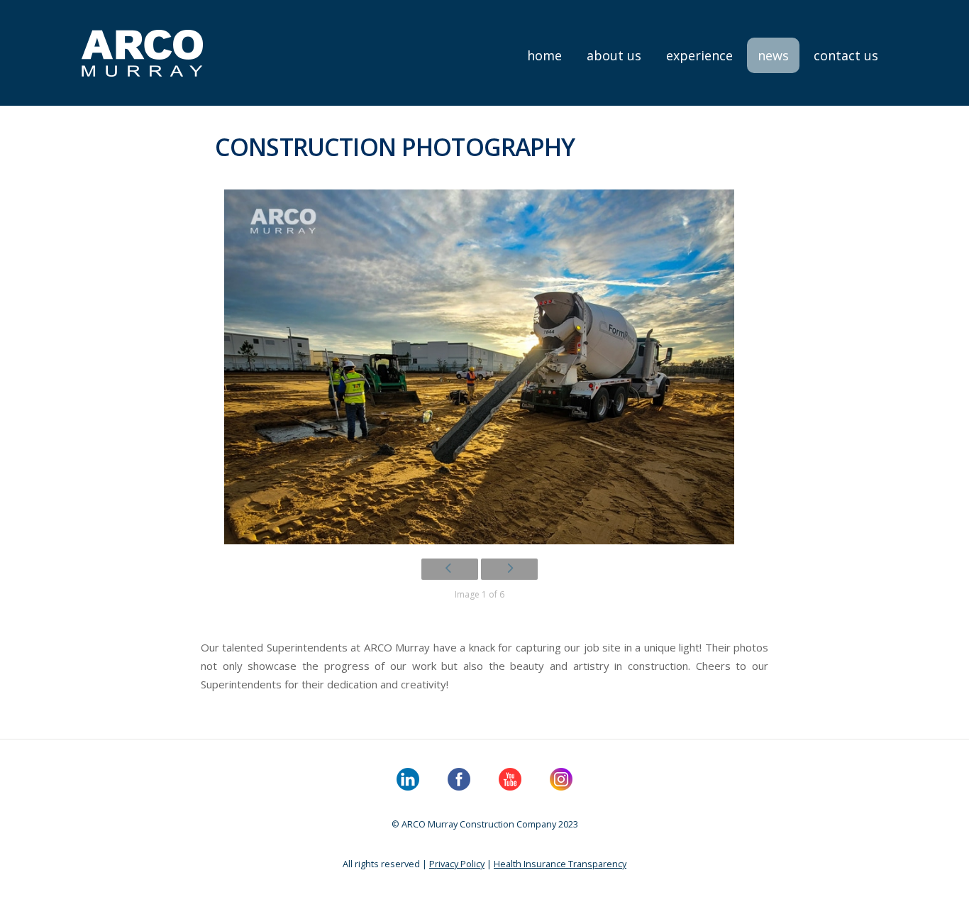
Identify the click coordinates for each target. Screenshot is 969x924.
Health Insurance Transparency (560, 863)
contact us (846, 55)
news (773, 55)
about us (614, 55)
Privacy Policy (456, 863)
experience (699, 55)
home (544, 55)
